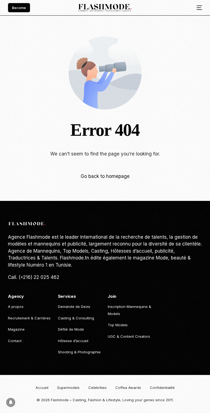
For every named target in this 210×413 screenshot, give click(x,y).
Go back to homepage (105, 176)
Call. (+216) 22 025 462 (33, 277)
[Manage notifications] (10, 402)
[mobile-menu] (197, 8)
